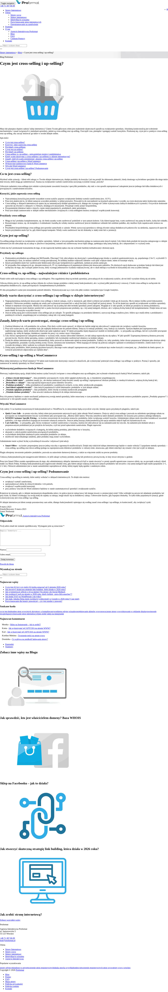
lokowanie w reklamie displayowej (136, 611)
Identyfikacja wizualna (19, 20)
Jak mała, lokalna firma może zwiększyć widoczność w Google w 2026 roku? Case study (42, 599)
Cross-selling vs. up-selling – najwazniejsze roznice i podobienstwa (33, 154)
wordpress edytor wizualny (65, 611)
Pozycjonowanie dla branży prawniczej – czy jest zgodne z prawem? (33, 601)
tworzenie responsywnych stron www (96, 968)
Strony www (15, 15)
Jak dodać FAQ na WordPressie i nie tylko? (23, 596)
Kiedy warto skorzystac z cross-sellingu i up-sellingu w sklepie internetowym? (37, 156)
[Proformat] (27, 3)
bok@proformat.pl (7, 940)
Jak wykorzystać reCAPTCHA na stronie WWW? (29, 628)
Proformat (20, 970)
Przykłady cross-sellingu (15, 147)
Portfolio (8, 27)
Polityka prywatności (14, 984)
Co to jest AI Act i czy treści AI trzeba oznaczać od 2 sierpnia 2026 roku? (35, 587)
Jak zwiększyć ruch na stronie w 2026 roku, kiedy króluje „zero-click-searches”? (38, 594)
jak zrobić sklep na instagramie (51, 614)
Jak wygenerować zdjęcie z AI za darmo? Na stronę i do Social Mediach (35, 592)
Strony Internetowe (13, 10)
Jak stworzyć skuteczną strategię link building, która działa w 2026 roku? (35, 589)
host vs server (22, 968)
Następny (9, 647)
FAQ (12, 36)
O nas (7, 29)
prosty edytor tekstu (8, 968)
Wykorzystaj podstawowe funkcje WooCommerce (26, 163)
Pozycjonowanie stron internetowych (25, 22)
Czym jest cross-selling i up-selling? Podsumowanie (26, 168)
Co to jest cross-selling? (15, 142)
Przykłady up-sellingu (14, 152)
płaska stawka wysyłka (63, 968)
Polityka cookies (12, 986)
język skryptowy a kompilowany (40, 611)
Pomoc (8, 977)
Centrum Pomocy (17, 38)
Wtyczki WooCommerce (15, 166)
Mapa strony (10, 981)
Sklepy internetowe (18, 17)
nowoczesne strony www (111, 611)
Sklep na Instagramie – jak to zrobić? (25, 624)
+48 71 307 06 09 (7, 6)
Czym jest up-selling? (14, 149)
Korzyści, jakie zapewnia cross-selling (21, 145)
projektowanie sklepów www (88, 611)
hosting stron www (19, 611)
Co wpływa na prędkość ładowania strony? (30, 639)
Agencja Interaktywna (14, 959)
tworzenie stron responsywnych (41, 968)
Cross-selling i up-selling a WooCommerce (23, 161)
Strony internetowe (8, 52)
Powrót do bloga (7, 564)
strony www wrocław (121, 968)
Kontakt (8, 41)
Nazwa (3, 550)
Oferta (7, 13)
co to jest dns (5, 611)
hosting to (77, 968)
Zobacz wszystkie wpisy (10, 920)
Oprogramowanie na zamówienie (24, 24)
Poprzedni (9, 644)
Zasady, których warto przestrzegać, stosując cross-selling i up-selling (34, 159)
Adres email (5, 554)
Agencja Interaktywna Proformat (24, 31)
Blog (12, 34)
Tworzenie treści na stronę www (31, 635)
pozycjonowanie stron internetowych (23, 614)
